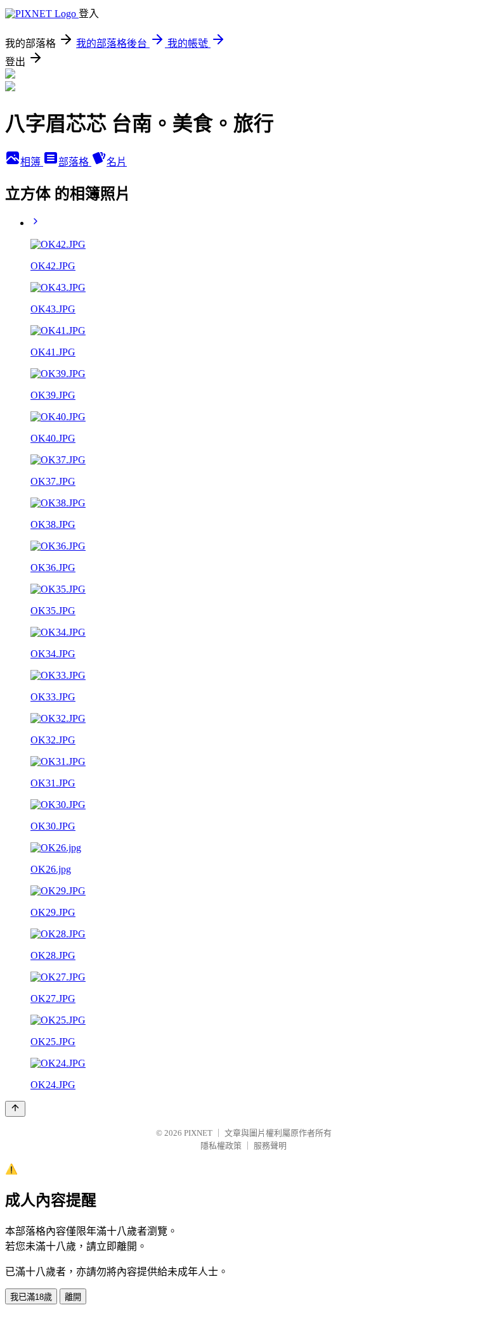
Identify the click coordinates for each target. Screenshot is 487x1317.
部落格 (74, 162)
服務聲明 (270, 1145)
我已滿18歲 (31, 1297)
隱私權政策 (221, 1145)
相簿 (31, 162)
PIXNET (198, 1133)
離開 (73, 1297)
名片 (117, 162)
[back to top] (15, 1109)
